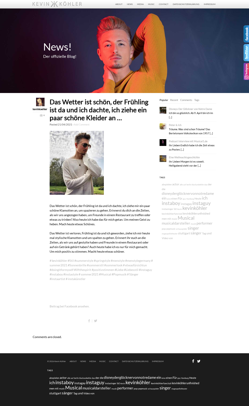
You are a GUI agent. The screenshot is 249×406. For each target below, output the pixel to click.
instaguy (201, 203)
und (209, 233)
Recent (174, 99)
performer (204, 223)
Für (180, 198)
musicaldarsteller (176, 223)
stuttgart (184, 233)
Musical (186, 218)
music (174, 218)
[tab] (164, 100)
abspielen (167, 184)
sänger (196, 233)
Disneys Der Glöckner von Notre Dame (190, 108)
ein (164, 198)
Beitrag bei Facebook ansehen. (69, 306)
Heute (197, 198)
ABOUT (118, 4)
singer (193, 227)
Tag (204, 233)
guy (184, 199)
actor (175, 184)
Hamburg (190, 199)
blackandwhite (198, 184)
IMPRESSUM (209, 4)
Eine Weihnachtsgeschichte (184, 157)
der (210, 184)
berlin (188, 184)
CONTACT (163, 4)
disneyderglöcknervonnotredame (188, 193)
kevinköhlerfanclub (172, 213)
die (163, 189)
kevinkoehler (39, 109)
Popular (164, 99)
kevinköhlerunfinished (196, 213)
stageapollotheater (170, 234)
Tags (196, 99)
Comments (186, 99)
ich (205, 198)
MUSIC (151, 4)
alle (181, 184)
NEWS (130, 4)
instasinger (167, 208)
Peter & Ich (175, 124)
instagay (186, 204)
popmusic (170, 229)
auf (184, 184)
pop (164, 228)
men (164, 218)
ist (175, 208)
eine (169, 199)
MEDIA (140, 4)
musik (193, 224)
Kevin (179, 209)
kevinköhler (194, 208)
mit (169, 218)
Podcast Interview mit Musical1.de (188, 141)
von (171, 238)
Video (165, 238)
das (205, 184)
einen (174, 198)
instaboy (171, 203)
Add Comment (82, 124)
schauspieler (181, 229)
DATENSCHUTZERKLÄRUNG (186, 4)
